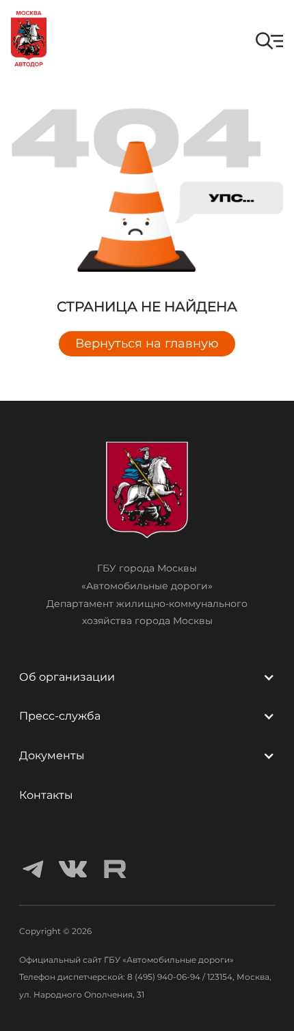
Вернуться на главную (147, 343)
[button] (269, 41)
